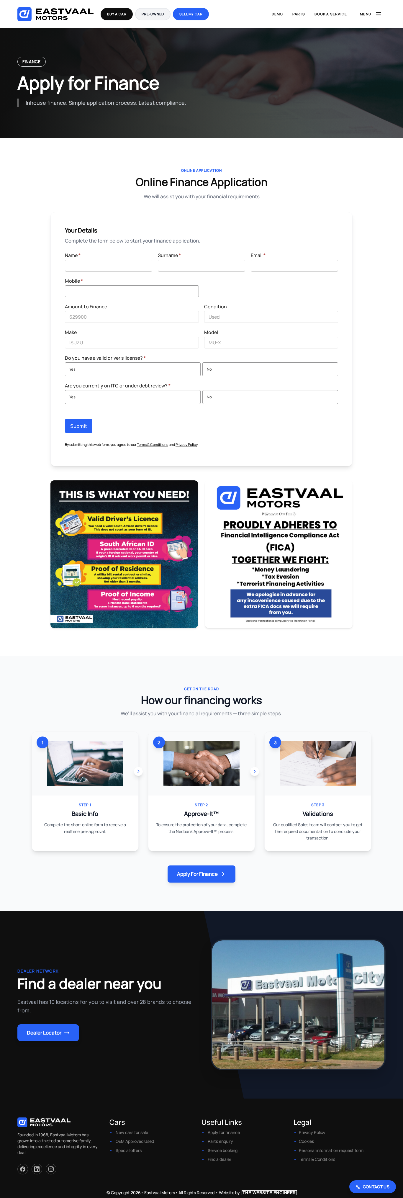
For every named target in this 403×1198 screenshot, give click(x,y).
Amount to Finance (86, 306)
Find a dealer (219, 1159)
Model (211, 332)
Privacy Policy (186, 444)
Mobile (74, 281)
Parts (298, 14)
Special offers (129, 1150)
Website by (257, 1192)
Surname (169, 255)
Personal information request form (331, 1150)
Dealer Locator (44, 1032)
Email (258, 255)
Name (73, 255)
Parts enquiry (220, 1141)
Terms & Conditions (152, 444)
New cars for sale (132, 1132)
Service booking (222, 1150)
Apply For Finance (197, 873)
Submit (78, 426)
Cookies (306, 1141)
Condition (215, 306)
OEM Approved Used (135, 1141)
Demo (277, 14)
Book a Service (330, 14)
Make (71, 332)
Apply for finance (224, 1132)
